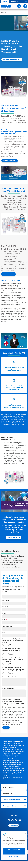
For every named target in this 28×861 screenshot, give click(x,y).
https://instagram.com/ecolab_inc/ (16, 820)
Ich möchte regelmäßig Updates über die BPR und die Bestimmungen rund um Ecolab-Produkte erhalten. (13, 669)
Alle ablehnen (14, 852)
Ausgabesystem (19, 263)
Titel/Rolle (5, 607)
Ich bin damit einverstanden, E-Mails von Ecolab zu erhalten (13, 708)
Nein (11, 644)
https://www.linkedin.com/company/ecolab (8, 820)
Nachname (5, 600)
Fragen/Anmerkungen (8, 688)
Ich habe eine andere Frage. (10, 677)
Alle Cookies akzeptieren (14, 849)
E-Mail (4, 619)
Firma (4, 613)
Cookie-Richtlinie (11, 846)
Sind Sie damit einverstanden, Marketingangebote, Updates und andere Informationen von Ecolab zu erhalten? (13, 702)
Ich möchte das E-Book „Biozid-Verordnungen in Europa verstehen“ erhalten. (12, 640)
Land (3, 632)
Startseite (3, 12)
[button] (19, 6)
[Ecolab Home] (5, 6)
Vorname (5, 594)
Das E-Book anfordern (9, 160)
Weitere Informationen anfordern (12, 59)
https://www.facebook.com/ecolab (12, 820)
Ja (5, 644)
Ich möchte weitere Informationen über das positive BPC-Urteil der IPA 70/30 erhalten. (12, 659)
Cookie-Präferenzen (14, 825)
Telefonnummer (7, 626)
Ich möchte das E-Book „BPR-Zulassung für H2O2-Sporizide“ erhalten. (11, 650)
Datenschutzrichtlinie (16, 724)
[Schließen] (25, 833)
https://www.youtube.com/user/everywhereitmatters (20, 820)
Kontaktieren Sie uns (8, 274)
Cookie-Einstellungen (14, 856)
